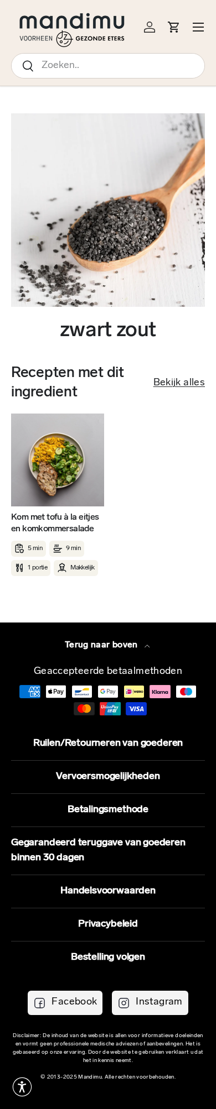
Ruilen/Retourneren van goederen (108, 744)
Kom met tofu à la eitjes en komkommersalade (55, 523)
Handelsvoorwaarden (108, 891)
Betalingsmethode (108, 810)
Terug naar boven (102, 645)
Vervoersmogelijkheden (108, 777)
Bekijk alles (179, 383)
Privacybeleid (108, 924)
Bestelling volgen (108, 957)
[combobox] (108, 66)
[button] (22, 1087)
